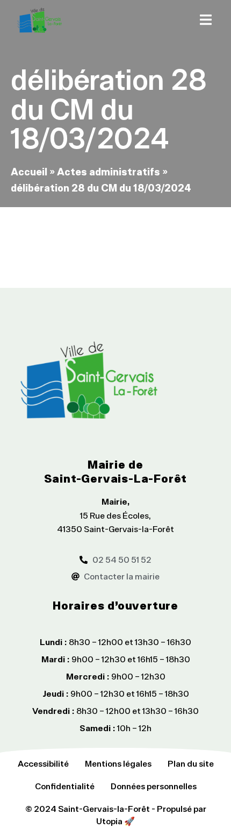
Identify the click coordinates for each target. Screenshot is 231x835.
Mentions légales (118, 763)
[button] (205, 19)
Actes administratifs (108, 171)
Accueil (29, 171)
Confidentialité (65, 786)
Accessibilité (43, 763)
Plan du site (191, 763)
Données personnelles (154, 786)
